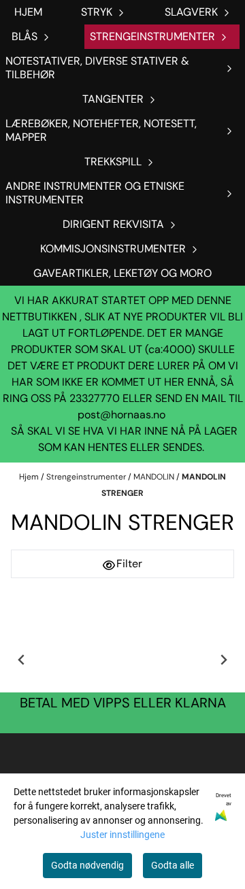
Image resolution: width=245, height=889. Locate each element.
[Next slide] (223, 660)
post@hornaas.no (121, 414)
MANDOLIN (154, 476)
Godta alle (172, 865)
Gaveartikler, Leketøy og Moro (122, 273)
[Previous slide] (22, 660)
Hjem (30, 476)
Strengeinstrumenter (87, 476)
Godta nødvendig (87, 865)
